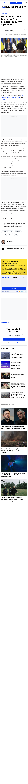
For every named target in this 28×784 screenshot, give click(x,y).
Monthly (7, 277)
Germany (4, 97)
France (9, 97)
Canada (3, 99)
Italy (19, 97)
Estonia (10, 234)
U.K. (22, 95)
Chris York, (6, 34)
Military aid (18, 231)
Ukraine (4, 234)
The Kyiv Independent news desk (18, 34)
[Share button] (25, 30)
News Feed (4, 13)
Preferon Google (8, 30)
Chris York (10, 241)
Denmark (14, 97)
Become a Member (16, 2)
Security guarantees (7, 231)
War (16, 234)
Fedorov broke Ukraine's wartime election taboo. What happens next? (13, 427)
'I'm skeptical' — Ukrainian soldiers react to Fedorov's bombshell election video (13, 474)
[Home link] (14, 7)
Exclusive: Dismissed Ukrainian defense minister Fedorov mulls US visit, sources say (13, 499)
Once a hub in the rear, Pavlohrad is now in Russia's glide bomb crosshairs (13, 450)
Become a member (14, 339)
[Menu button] (26, 2)
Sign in (19, 342)
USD (23, 277)
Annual (15, 277)
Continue (14, 288)
